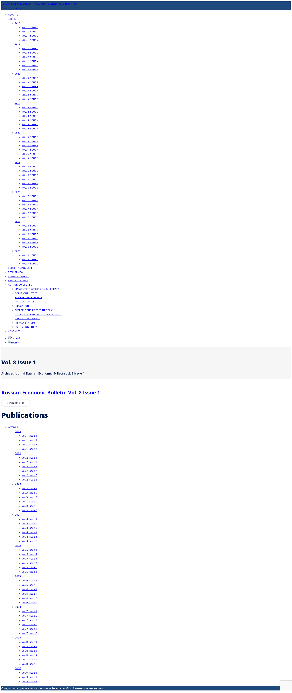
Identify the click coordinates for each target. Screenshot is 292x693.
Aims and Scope (18, 280)
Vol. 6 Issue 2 (30, 170)
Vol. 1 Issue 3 (30, 35)
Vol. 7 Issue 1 (30, 196)
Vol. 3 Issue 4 (30, 90)
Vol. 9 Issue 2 (30, 259)
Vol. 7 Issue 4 (30, 208)
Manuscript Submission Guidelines (37, 288)
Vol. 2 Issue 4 (30, 61)
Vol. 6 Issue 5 (30, 183)
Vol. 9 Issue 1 (30, 255)
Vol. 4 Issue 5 (30, 124)
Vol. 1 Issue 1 (30, 27)
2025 (17, 221)
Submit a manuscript (21, 267)
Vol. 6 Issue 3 (30, 175)
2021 (17, 103)
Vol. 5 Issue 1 (30, 137)
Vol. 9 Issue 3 (30, 263)
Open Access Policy (27, 318)
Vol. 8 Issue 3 (30, 234)
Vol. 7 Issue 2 (30, 200)
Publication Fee (25, 301)
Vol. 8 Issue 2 (30, 229)
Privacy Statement (27, 322)
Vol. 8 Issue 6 (30, 246)
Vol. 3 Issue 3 (30, 86)
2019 (17, 44)
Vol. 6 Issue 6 (30, 187)
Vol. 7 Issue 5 (30, 213)
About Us (14, 14)
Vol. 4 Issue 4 (30, 120)
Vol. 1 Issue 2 (30, 31)
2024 (17, 191)
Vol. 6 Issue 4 (30, 179)
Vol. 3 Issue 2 (30, 82)
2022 (17, 132)
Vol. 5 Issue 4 (30, 149)
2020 (17, 73)
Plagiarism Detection (28, 297)
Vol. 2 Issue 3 (30, 56)
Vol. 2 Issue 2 (30, 52)
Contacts (14, 331)
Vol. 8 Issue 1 (30, 225)
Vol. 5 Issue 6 (30, 158)
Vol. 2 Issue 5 (30, 65)
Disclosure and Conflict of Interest (38, 314)
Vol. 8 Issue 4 (30, 238)
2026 (17, 250)
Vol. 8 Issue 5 (30, 242)
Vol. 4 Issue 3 (30, 115)
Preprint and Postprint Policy (34, 310)
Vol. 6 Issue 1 (30, 166)
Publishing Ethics (26, 326)
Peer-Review (15, 272)
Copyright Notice (26, 293)
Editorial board (18, 276)
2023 (17, 162)
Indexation (22, 305)
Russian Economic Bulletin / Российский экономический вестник (39, 3)
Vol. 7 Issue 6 (30, 217)
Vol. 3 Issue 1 (30, 77)
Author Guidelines (20, 284)
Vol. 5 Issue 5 (30, 153)
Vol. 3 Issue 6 (30, 99)
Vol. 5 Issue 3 (30, 145)
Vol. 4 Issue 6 (30, 128)
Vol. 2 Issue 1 (30, 48)
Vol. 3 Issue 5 (30, 94)
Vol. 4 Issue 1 (30, 107)
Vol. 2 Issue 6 (30, 69)
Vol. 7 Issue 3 (30, 204)
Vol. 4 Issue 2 (30, 111)
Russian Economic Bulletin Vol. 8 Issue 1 (50, 392)
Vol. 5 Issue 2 (30, 141)
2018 (17, 23)
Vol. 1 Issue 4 (30, 40)
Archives (13, 18)
